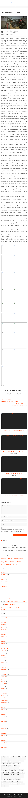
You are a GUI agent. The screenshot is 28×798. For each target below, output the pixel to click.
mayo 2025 (3, 629)
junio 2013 (3, 681)
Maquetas (3, 579)
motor (3, 777)
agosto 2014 (3, 653)
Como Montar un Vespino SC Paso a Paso (9, 564)
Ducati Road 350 (4, 574)
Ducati (10, 765)
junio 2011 (3, 735)
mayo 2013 (3, 683)
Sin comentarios (19, 32)
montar (22, 772)
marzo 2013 (3, 688)
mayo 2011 (3, 738)
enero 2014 (3, 664)
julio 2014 (3, 655)
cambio (18, 756)
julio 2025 (3, 624)
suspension (21, 783)
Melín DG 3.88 (4, 581)
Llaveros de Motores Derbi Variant (8, 559)
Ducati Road (5, 768)
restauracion (12, 781)
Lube (2, 577)
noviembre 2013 (4, 669)
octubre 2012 (4, 700)
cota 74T (21, 761)
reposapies (4, 781)
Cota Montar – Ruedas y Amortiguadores (14, 430)
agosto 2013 (3, 676)
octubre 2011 (4, 728)
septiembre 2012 (4, 702)
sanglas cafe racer (12, 783)
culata (3, 763)
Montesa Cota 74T (7, 32)
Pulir (22, 777)
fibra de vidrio (5, 770)
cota (11, 761)
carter (24, 756)
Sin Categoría (4, 586)
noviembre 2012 (4, 697)
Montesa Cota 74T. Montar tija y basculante (14, 451)
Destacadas (3, 572)
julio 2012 (3, 707)
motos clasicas (10, 777)
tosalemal (5, 31)
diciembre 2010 (4, 749)
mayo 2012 (3, 712)
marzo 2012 (3, 716)
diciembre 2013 (4, 667)
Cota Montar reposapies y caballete (14, 495)
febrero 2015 (3, 646)
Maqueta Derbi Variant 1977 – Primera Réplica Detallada (12, 558)
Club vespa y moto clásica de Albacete (16, 758)
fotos (12, 770)
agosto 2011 (3, 733)
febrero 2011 (3, 745)
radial (3, 779)
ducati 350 (16, 765)
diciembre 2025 (4, 617)
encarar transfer (14, 768)
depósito (9, 763)
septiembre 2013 (4, 674)
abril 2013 (3, 686)
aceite (7, 756)
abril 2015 (3, 641)
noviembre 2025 (4, 620)
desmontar (4, 765)
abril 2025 (3, 631)
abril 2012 (3, 714)
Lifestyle (13, 794)
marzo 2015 (3, 643)
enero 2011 (3, 747)
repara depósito (10, 779)
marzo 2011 (3, 742)
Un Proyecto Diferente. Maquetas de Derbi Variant (11, 561)
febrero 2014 (3, 662)
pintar (17, 777)
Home (5, 794)
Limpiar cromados (15, 772)
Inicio (21, 770)
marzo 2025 (3, 634)
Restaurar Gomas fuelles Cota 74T (14, 473)
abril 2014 (3, 660)
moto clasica (20, 774)
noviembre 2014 (4, 648)
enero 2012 (3, 721)
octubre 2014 (4, 650)
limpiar (7, 772)
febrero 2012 (3, 719)
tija (3, 786)
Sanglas (4, 783)
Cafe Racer (12, 756)
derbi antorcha (16, 763)
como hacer (5, 761)
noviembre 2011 (4, 726)
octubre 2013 (4, 671)
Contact (22, 794)
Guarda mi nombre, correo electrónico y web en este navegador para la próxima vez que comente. (12, 530)
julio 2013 (3, 679)
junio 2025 (3, 627)
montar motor (5, 774)
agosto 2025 (3, 622)
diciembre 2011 (4, 723)
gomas (16, 770)
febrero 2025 (3, 636)
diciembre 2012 (4, 695)
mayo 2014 (3, 657)
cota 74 (15, 761)
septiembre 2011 (4, 730)
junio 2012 (3, 709)
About (8, 794)
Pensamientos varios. (5, 584)
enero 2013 (3, 693)
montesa (13, 774)
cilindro (4, 758)
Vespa (7, 786)
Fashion (18, 794)
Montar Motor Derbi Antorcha (12, 595)
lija (3, 772)
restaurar (19, 781)
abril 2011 (3, 740)
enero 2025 (3, 639)
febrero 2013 (3, 690)
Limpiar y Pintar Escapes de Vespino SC (8, 562)
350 (3, 756)
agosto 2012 (3, 705)
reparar (18, 779)
